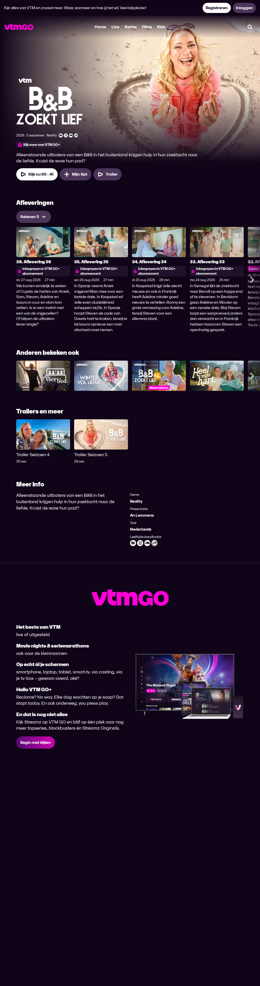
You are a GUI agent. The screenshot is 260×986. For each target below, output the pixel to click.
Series (131, 26)
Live (115, 26)
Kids (161, 26)
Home (100, 26)
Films (147, 26)
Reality (136, 501)
